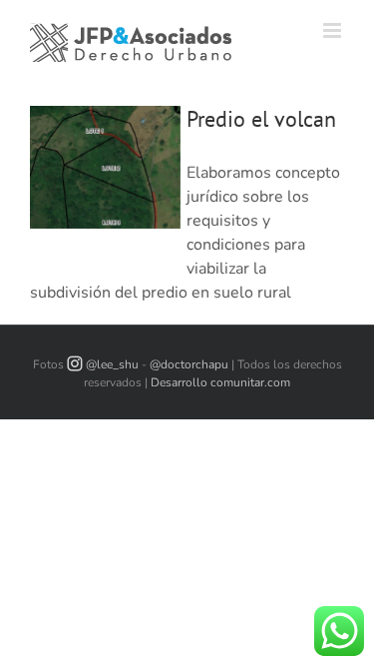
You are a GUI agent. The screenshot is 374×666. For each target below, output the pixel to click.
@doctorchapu (189, 364)
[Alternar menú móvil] (333, 30)
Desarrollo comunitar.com (220, 382)
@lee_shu (112, 364)
